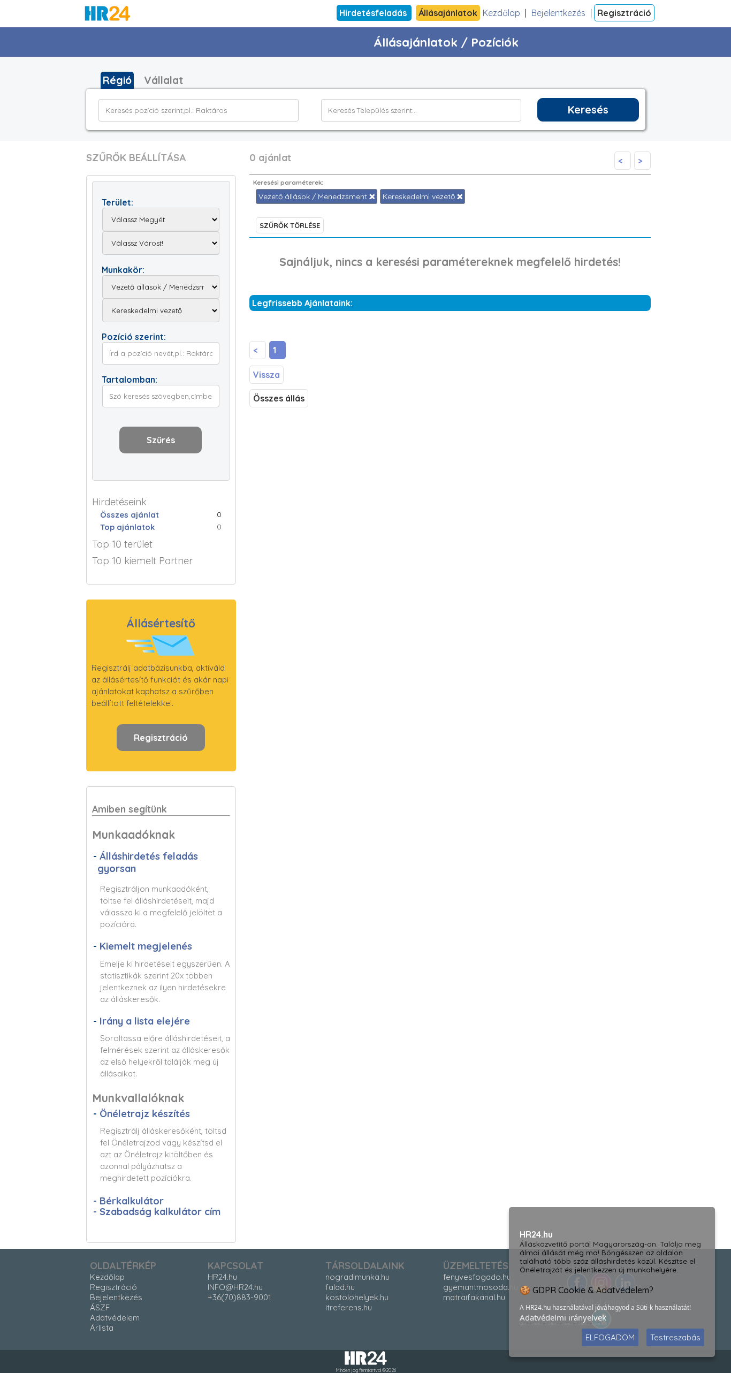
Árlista (101, 1328)
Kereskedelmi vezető (420, 196)
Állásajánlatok (447, 12)
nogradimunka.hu (357, 1277)
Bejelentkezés (558, 12)
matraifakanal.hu (474, 1297)
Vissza (266, 374)
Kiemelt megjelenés (146, 946)
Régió (117, 80)
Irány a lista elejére (145, 1021)
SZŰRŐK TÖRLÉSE (290, 225)
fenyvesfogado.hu (477, 1277)
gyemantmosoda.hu (480, 1287)
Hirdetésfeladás (374, 12)
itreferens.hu (348, 1307)
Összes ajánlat (129, 515)
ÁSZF (100, 1307)
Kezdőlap (501, 12)
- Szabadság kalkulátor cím (156, 1211)
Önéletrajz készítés (145, 1113)
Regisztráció (624, 12)
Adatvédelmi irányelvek (563, 1317)
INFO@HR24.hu (235, 1287)
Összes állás (278, 398)
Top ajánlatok (127, 527)
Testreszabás (675, 1337)
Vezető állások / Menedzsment (313, 196)
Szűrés (161, 440)
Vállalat (163, 80)
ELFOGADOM (610, 1337)
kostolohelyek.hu (357, 1297)
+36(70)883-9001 (239, 1297)
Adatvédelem (115, 1318)
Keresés (588, 109)
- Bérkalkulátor (128, 1201)
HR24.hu (222, 1277)
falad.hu (340, 1287)
